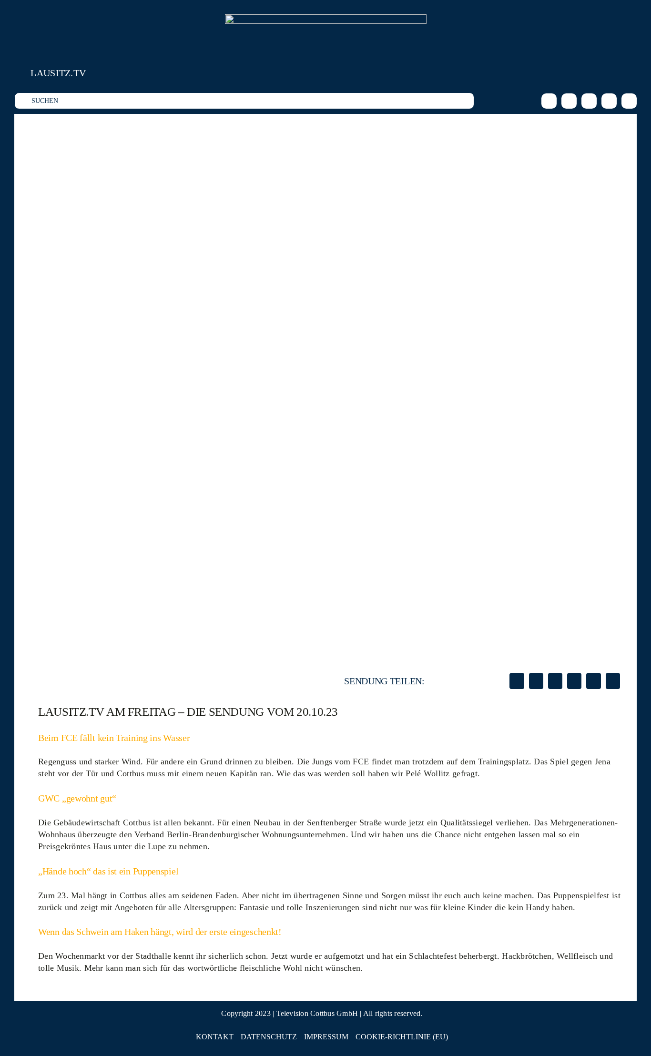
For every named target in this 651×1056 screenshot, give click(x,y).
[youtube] (609, 101)
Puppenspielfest (581, 895)
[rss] (629, 101)
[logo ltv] (326, 18)
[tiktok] (589, 101)
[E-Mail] (612, 680)
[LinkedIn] (555, 680)
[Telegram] (593, 680)
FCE (361, 761)
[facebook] (549, 101)
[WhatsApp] (574, 680)
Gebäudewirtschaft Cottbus (101, 822)
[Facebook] (516, 680)
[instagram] (569, 101)
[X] (536, 680)
